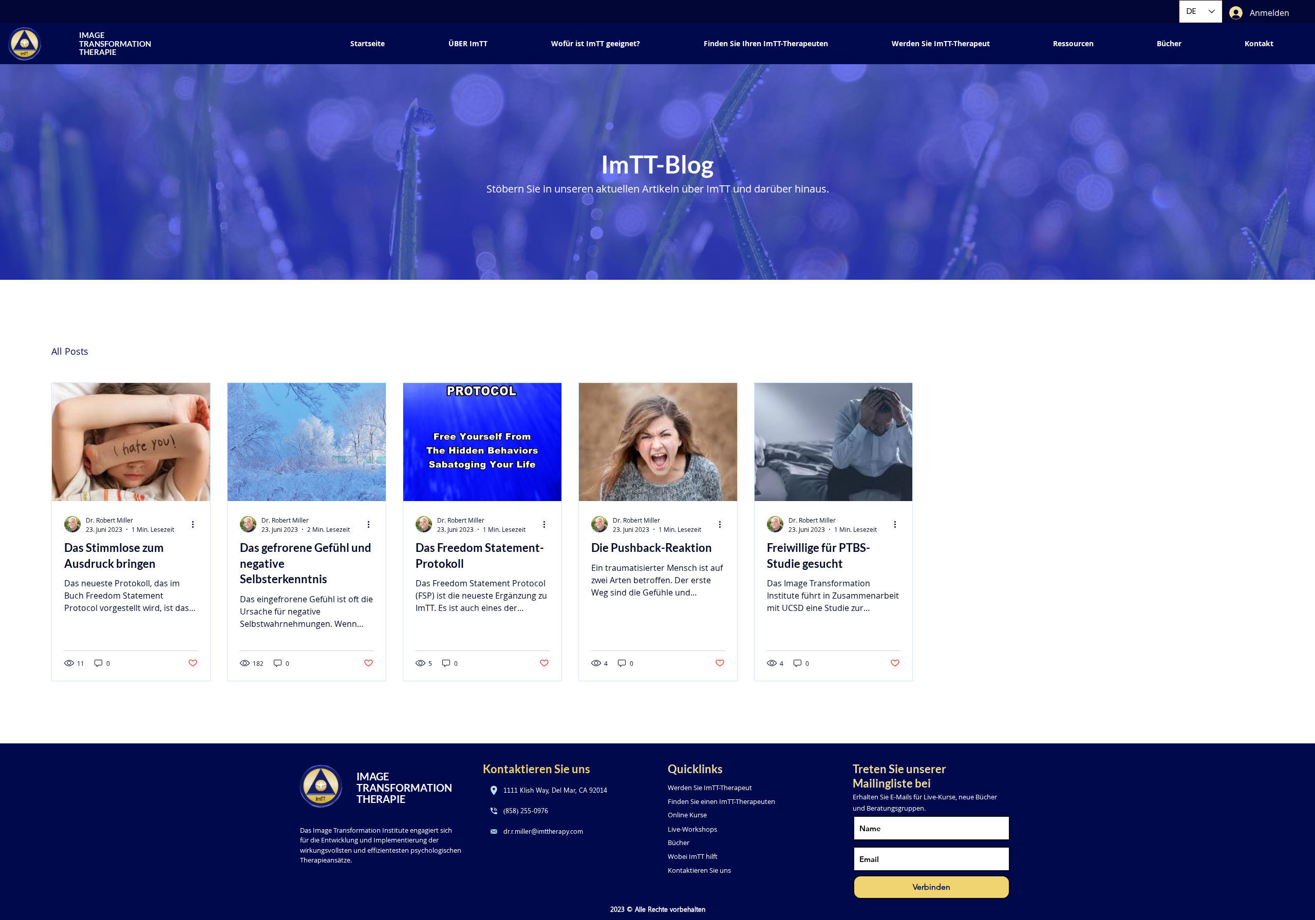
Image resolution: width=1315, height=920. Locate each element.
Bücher (678, 842)
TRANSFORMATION (405, 787)
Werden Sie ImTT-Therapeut (710, 787)
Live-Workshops (692, 829)
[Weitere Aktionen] (196, 524)
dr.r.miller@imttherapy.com (543, 831)
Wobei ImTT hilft (693, 856)
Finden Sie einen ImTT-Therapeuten (721, 801)
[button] (1073, 43)
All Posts (69, 351)
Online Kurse (687, 814)
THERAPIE (380, 799)
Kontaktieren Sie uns (699, 870)
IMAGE (372, 776)
